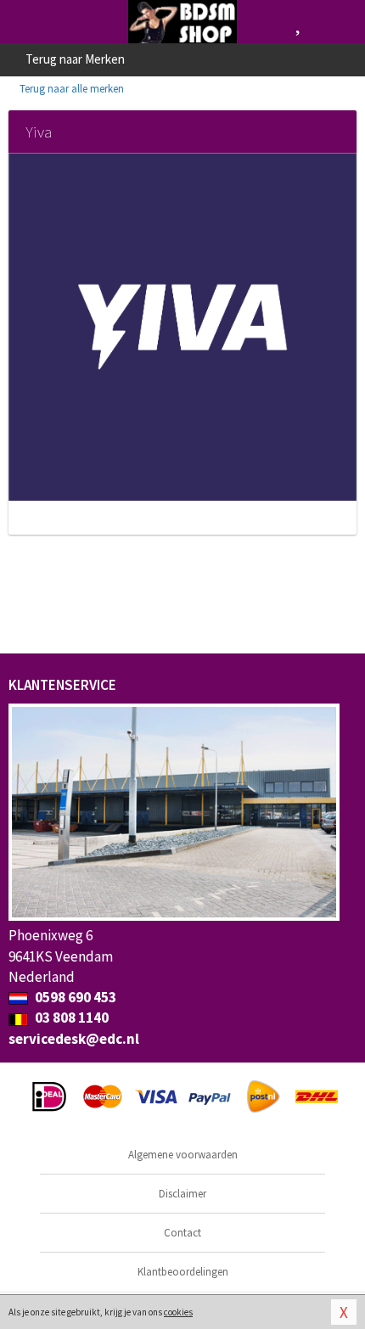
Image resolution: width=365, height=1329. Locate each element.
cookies (178, 1312)
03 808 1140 (70, 1017)
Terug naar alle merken (70, 88)
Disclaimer (182, 1193)
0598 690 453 (74, 997)
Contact (182, 1232)
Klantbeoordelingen (183, 1272)
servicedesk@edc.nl (73, 1038)
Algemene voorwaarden (183, 1154)
